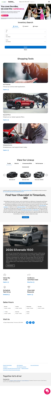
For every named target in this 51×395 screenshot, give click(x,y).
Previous (4, 175)
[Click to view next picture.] (49, 11)
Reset (25, 49)
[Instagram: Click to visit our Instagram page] (33, 322)
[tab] (15, 26)
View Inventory (10, 265)
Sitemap (15, 380)
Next (46, 175)
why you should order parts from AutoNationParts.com (13, 191)
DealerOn (11, 380)
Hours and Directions (35, 365)
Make (7, 35)
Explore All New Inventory (25, 183)
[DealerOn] (6, 379)
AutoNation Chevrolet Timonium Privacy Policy (12, 368)
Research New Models (7, 365)
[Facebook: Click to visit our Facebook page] (27, 322)
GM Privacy (19, 380)
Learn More (25, 217)
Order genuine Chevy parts (26, 190)
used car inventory (21, 206)
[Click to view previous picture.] (2, 11)
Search (25, 47)
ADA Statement (20, 365)
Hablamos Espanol (24, 368)
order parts (35, 209)
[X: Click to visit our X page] (30, 322)
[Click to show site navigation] (49, 2)
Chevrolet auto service (26, 209)
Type (7, 30)
